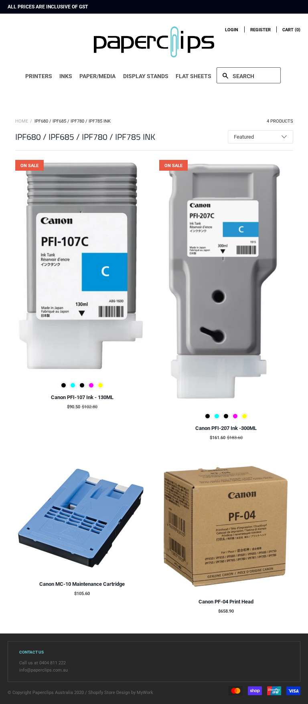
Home (21, 121)
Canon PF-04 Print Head (226, 602)
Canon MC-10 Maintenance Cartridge (82, 584)
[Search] (249, 75)
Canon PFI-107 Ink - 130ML (82, 397)
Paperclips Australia (52, 692)
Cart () (291, 29)
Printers (38, 76)
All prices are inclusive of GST (48, 7)
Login (231, 29)
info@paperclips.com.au (43, 670)
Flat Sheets (193, 76)
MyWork (145, 692)
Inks (65, 76)
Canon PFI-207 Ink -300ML (226, 428)
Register (260, 29)
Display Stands (145, 76)
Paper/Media (97, 76)
